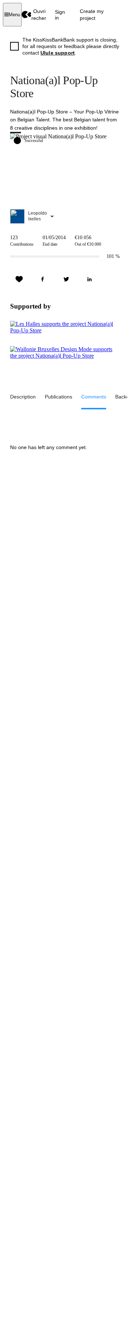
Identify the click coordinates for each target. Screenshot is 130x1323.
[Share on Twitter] (66, 279)
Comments (93, 397)
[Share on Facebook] (43, 279)
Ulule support (57, 53)
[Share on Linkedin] (90, 279)
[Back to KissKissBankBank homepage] (26, 15)
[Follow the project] (19, 279)
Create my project (92, 14)
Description (23, 397)
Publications (58, 397)
